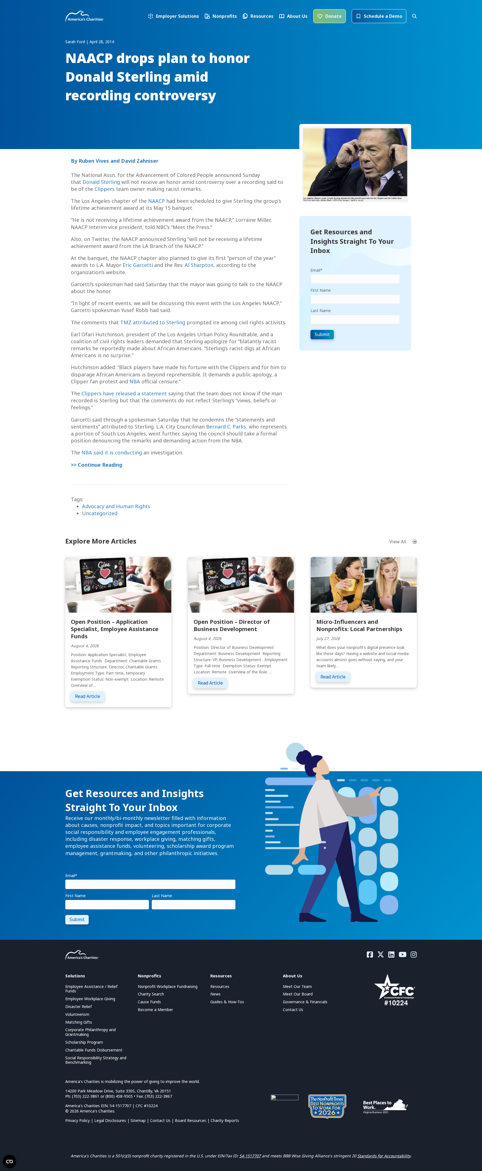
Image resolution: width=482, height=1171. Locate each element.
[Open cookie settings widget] (9, 1161)
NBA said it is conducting (111, 452)
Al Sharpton (199, 265)
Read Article (89, 696)
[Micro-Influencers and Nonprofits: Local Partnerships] (364, 584)
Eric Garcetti (138, 265)
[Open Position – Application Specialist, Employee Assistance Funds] (118, 584)
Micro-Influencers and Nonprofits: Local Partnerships (359, 625)
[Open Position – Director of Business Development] (241, 584)
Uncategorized (99, 513)
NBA (134, 381)
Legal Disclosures (110, 1120)
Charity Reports (225, 1120)
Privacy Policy (77, 1120)
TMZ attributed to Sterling (152, 322)
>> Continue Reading (96, 464)
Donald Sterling (101, 182)
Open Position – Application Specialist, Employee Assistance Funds (114, 629)
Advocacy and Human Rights (116, 506)
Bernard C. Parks (226, 426)
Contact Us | (162, 1120)
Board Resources (190, 1120)
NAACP (156, 201)
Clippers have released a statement (124, 393)
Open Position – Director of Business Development (232, 625)
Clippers (105, 189)
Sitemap (138, 1120)
